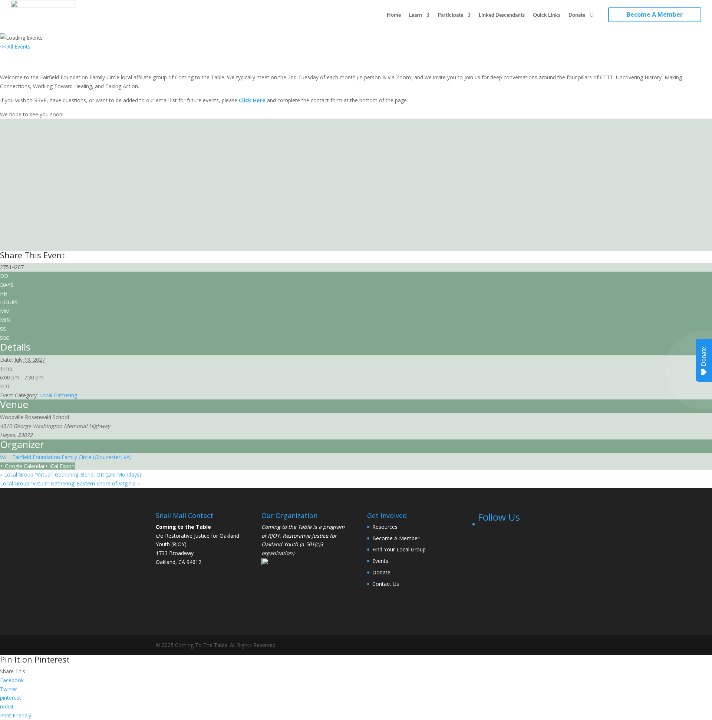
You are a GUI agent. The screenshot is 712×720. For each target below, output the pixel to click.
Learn (415, 14)
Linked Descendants (502, 14)
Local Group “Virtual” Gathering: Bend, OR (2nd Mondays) (70, 474)
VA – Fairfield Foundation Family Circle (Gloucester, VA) (66, 457)
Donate (576, 14)
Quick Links (546, 14)
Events (380, 560)
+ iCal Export (60, 466)
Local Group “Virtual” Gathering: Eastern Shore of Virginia (70, 483)
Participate (450, 14)
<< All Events (15, 46)
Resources (385, 526)
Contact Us (385, 583)
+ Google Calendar (22, 466)
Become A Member (655, 14)
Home (394, 14)
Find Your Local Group (399, 549)
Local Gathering (58, 395)
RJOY (274, 535)
